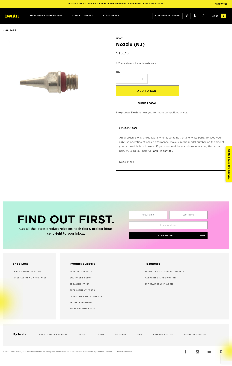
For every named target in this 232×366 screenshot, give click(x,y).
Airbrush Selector (167, 16)
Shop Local (147, 103)
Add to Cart (147, 91)
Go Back (10, 30)
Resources (221, 4)
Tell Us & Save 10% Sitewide (229, 164)
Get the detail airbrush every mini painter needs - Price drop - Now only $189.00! (116, 4)
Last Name (188, 215)
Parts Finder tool (162, 151)
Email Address (168, 225)
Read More (126, 162)
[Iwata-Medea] (12, 15)
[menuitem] (46, 15)
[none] (46, 16)
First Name (148, 215)
